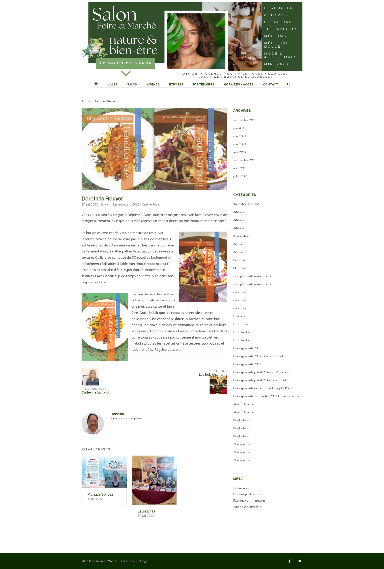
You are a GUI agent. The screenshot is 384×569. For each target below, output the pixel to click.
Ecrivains (106, 204)
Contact (270, 84)
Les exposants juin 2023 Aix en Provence (261, 372)
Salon (132, 84)
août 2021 (239, 168)
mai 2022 (239, 144)
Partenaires (204, 84)
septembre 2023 (244, 120)
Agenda (153, 84)
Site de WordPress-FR (248, 507)
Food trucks (241, 332)
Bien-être (239, 260)
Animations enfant (246, 204)
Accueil (86, 101)
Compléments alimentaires (252, 276)
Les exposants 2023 (247, 364)
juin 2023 (239, 128)
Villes (113, 84)
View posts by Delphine (126, 418)
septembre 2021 (244, 160)
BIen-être (239, 268)
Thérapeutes (242, 444)
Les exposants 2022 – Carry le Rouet (258, 356)
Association (241, 236)
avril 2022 (239, 152)
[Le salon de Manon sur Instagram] (299, 561)
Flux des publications (247, 494)
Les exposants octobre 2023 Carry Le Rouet (263, 388)
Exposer (176, 84)
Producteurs (241, 420)
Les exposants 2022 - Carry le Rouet (136, 204)
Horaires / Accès (239, 84)
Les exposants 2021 (246, 348)
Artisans (238, 212)
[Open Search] (288, 84)
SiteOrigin (141, 561)
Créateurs (239, 292)
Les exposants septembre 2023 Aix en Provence (266, 396)
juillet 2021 (240, 176)
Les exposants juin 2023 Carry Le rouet (259, 380)
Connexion (241, 488)
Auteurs (238, 244)
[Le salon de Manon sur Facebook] (290, 561)
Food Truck (240, 324)
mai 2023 (239, 136)
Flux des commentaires (249, 500)
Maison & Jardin (243, 404)
